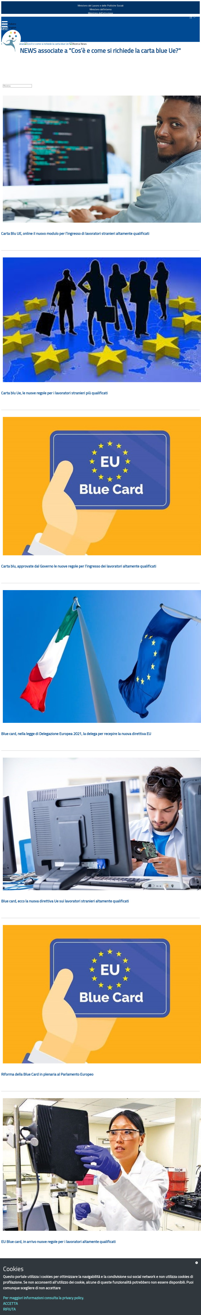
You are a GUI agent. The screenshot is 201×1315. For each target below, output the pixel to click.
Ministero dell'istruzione (100, 13)
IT (191, 17)
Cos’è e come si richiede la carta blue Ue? (48, 44)
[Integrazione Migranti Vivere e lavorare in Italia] (12, 40)
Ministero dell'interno (101, 9)
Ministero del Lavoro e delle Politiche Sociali (100, 5)
